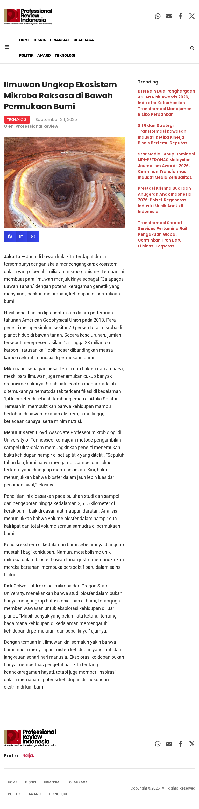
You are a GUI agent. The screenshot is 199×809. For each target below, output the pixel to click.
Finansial (60, 40)
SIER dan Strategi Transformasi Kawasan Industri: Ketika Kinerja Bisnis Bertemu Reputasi (163, 134)
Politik (26, 55)
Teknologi (65, 55)
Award (44, 55)
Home (24, 40)
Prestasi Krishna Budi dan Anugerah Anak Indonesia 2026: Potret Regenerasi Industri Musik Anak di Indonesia (164, 200)
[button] (192, 48)
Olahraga (84, 40)
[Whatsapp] (158, 16)
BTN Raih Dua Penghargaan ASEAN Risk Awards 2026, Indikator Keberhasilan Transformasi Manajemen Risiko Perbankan (166, 102)
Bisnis (40, 40)
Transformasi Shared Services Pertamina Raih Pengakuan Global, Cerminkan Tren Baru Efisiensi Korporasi (163, 234)
